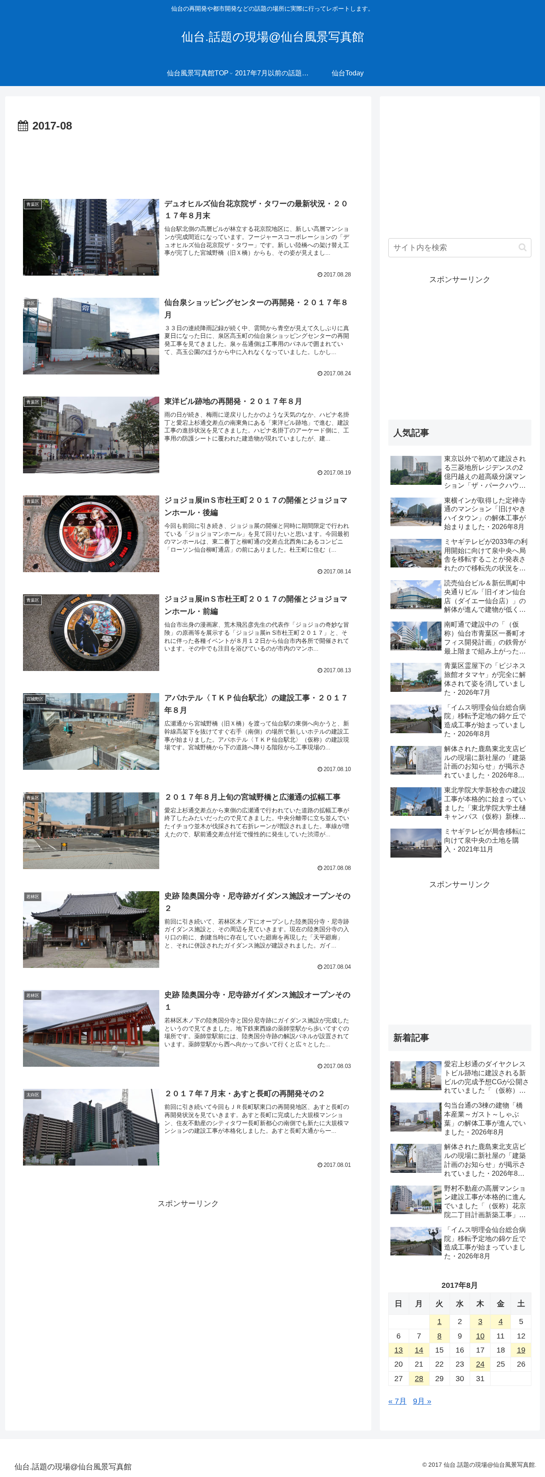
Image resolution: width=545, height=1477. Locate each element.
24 (480, 1364)
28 (419, 1378)
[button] (522, 247)
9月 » (422, 1401)
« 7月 (397, 1401)
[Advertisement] (188, 159)
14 (419, 1350)
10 (480, 1336)
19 (521, 1350)
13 (398, 1350)
